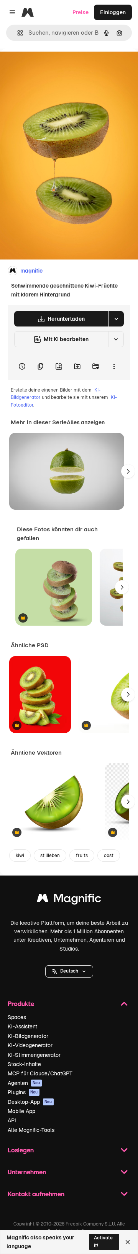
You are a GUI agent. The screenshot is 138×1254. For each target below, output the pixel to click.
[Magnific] (69, 900)
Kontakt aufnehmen (36, 1194)
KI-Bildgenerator (28, 1036)
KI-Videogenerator (30, 1045)
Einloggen (113, 12)
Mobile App (21, 1111)
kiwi (20, 855)
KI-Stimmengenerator (34, 1054)
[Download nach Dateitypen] (116, 318)
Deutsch (69, 971)
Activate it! (103, 1241)
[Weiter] (128, 471)
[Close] (127, 1242)
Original (49, 66)
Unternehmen (27, 1172)
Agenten (24, 1083)
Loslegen (21, 1150)
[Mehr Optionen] (114, 366)
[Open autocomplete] (17, 33)
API (12, 1120)
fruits (82, 855)
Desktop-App (30, 1101)
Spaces (17, 1017)
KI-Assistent (22, 1026)
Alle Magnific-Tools (31, 1130)
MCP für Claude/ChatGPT (40, 1073)
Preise (80, 12)
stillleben (50, 855)
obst (108, 855)
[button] (69, 971)
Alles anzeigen (86, 422)
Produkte (21, 1004)
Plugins (23, 1092)
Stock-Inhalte (24, 1064)
